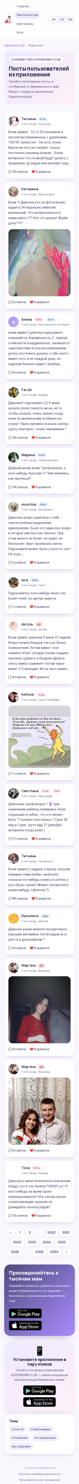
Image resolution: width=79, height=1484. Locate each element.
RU (54, 19)
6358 (39, 1252)
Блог (20, 32)
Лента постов (27, 15)
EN (70, 19)
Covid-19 (18, 1429)
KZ (62, 19)
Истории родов (45, 1438)
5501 (66, 1232)
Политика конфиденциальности (39, 1474)
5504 (47, 1242)
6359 (54, 1252)
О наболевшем (41, 1429)
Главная (23, 6)
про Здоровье (21, 1446)
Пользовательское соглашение (39, 1479)
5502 (17, 1242)
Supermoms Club (14, 45)
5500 (51, 1232)
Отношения (19, 1438)
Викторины (25, 24)
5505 (62, 1242)
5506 (15, 1252)
